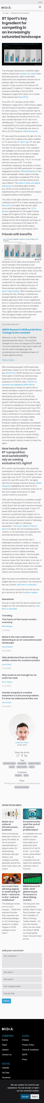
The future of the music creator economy (19, 621)
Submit (6, 1001)
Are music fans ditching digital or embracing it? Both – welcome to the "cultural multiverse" (11, 893)
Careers (5, 1050)
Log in (40, 2)
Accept (25, 1096)
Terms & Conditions (30, 1050)
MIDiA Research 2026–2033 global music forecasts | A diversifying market (31, 893)
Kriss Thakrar (7, 682)
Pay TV (32, 767)
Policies (25, 1040)
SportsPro (23, 97)
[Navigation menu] (40, 7)
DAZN (26, 775)
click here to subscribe (26, 584)
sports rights (22, 767)
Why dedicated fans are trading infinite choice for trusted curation (21, 659)
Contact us (6, 1054)
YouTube (5, 1073)
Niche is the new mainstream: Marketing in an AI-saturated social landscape (21, 639)
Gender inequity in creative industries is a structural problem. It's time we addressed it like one (20, 695)
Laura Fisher (6, 664)
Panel (4, 1045)
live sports (22, 763)
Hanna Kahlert (7, 647)
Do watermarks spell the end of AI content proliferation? (31, 825)
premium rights (34, 763)
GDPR (24, 1054)
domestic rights (9, 763)
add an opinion (31, 592)
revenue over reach (28, 74)
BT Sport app (23, 142)
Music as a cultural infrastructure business (10, 825)
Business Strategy (21, 787)
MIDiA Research (30, 131)
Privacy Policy (28, 1045)
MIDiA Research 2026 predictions (22, 331)
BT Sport (18, 775)
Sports (12, 767)
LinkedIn (5, 1068)
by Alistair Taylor (22, 743)
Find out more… (8, 360)
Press (24, 1059)
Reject (35, 1096)
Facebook (6, 1077)
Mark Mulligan (7, 626)
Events (5, 1040)
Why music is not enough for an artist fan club (19, 676)
